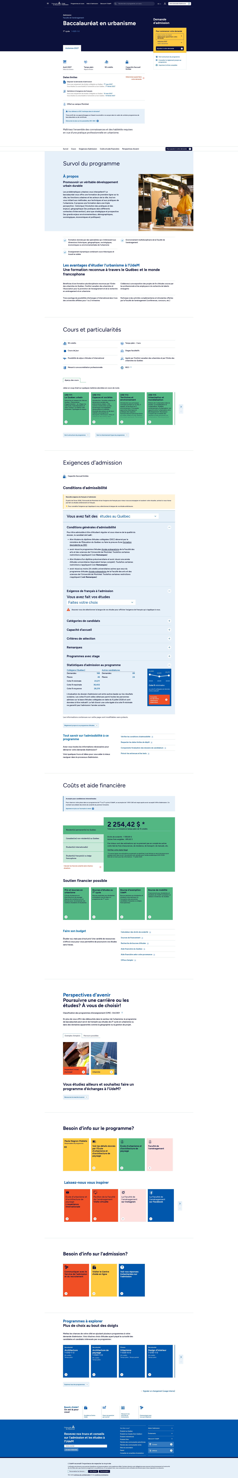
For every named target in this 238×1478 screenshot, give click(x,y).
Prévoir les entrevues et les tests (134, 753)
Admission (67, 15)
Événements (152, 1433)
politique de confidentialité (82, 1475)
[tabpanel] (72, 65)
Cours (73, 149)
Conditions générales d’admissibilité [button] (91, 527)
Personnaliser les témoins (77, 1471)
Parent (122, 1450)
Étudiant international (127, 1436)
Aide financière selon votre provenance (136, 954)
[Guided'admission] (91, 1427)
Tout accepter (104, 1471)
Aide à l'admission (92, 3)
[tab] (83, 829)
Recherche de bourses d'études (133, 943)
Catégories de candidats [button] (83, 621)
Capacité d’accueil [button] (79, 630)
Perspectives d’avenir (130, 149)
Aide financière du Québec (131, 949)
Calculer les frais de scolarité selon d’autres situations (78, 867)
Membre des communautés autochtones (132, 1442)
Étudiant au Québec (126, 1431)
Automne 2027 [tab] (72, 48)
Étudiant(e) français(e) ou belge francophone (78, 857)
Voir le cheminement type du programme (110, 435)
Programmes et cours (77, 3)
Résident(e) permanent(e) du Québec (81, 830)
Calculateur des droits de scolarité (134, 932)
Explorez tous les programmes (74, 1384)
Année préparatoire (110, 549)
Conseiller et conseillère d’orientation (132, 1453)
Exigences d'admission (88, 149)
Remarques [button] (74, 647)
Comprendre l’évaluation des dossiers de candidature (142, 748)
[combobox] (157, 42)
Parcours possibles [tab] (91, 1036)
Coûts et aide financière (109, 149)
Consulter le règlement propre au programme (170, 61)
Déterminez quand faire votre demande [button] (134, 78)
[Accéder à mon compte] (165, 4)
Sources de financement (130, 938)
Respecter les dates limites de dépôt (135, 742)
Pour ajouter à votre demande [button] (177, 149)
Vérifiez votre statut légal (117, 850)
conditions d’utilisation (101, 1475)
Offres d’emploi (127, 960)
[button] (48, 4)
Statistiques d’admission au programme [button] (94, 665)
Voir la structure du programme (169, 57)
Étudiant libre (124, 1439)
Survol (65, 149)
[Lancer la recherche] (115, 3)
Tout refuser (93, 1471)
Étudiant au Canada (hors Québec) (131, 1434)
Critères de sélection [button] (81, 638)
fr (159, 4)
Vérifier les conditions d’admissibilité (135, 737)
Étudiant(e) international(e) (77, 847)
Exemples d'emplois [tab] (72, 1036)
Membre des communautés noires (130, 1445)
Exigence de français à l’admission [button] (90, 591)
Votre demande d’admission (177, 3)
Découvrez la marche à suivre (74, 1097)
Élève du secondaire (126, 1448)
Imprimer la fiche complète (168, 65)
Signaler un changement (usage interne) (159, 1391)
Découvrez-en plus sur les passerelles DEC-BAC (81, 121)
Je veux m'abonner (71, 1450)
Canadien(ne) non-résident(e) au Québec (82, 838)
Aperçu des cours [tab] (72, 380)
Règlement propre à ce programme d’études (79, 725)
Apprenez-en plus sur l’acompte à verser (78, 808)
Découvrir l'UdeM (105, 3)
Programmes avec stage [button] (83, 656)
